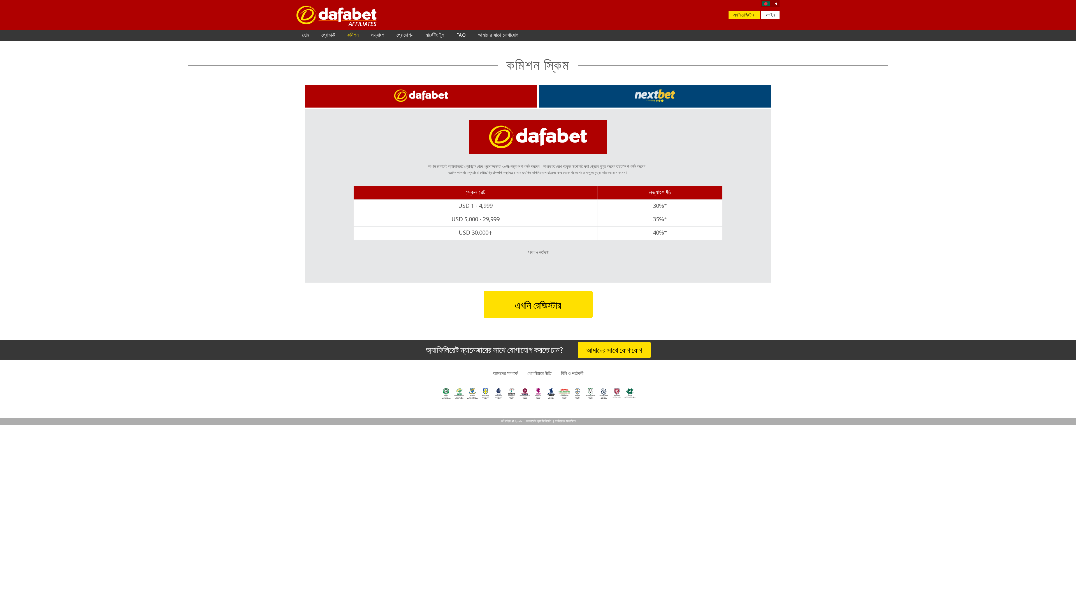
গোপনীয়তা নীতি (539, 373)
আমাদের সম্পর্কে (505, 373)
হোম (305, 35)
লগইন (770, 15)
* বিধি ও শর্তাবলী (538, 253)
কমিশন (353, 35)
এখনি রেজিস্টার (744, 15)
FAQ (461, 35)
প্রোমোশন (405, 35)
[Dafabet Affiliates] (336, 16)
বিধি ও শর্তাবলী (572, 373)
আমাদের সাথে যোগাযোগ (498, 35)
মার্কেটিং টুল (435, 35)
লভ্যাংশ (377, 35)
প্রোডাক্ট (328, 35)
